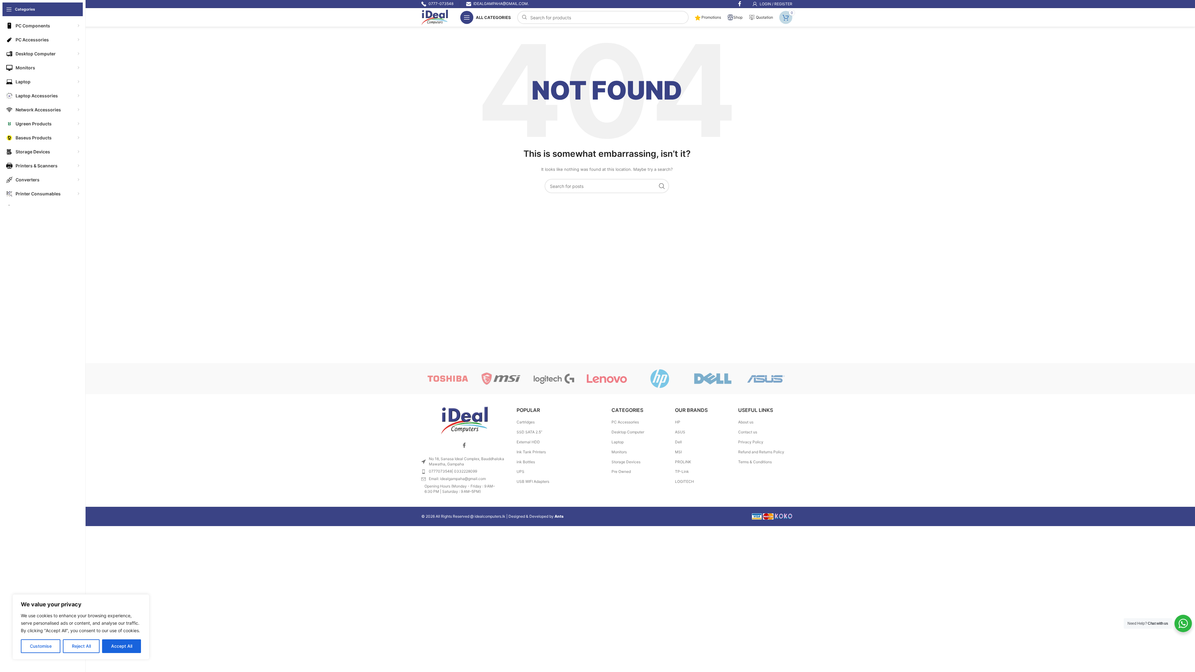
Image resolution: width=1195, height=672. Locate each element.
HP (677, 422)
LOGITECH (684, 481)
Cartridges (526, 422)
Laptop (618, 442)
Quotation (764, 17)
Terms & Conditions (755, 462)
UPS (520, 471)
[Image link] (464, 420)
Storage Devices (626, 462)
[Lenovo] (606, 378)
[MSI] (500, 378)
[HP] (659, 378)
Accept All (121, 646)
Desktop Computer (628, 432)
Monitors (619, 452)
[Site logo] (434, 17)
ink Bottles (526, 462)
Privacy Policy (750, 442)
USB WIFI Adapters (533, 481)
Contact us (747, 432)
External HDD (528, 442)
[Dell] (712, 378)
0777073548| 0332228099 (453, 471)
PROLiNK (683, 462)
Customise (41, 646)
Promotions (711, 17)
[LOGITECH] (553, 378)
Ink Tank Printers (531, 452)
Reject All (81, 646)
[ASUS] (765, 378)
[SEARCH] (662, 186)
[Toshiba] (447, 378)
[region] (80, 627)
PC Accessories (625, 422)
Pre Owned (621, 471)
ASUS (680, 432)
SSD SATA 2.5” (529, 432)
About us (745, 422)
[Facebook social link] (464, 445)
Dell (678, 442)
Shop (738, 17)
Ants (559, 516)
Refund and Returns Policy (761, 452)
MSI (678, 452)
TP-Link (682, 471)
